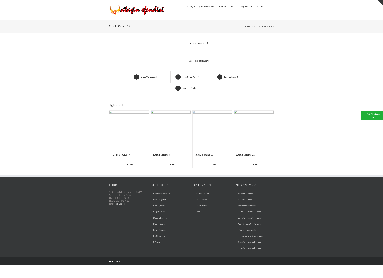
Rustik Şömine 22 (245, 154)
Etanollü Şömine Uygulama (249, 218)
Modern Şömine (160, 218)
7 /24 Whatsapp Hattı (373, 115)
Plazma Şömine (160, 224)
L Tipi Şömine (159, 212)
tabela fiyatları (115, 261)
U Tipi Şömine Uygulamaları (249, 248)
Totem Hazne (201, 206)
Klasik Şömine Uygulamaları (250, 224)
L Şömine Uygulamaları (247, 230)
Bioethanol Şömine (161, 193)
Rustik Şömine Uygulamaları (249, 242)
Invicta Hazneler (202, 193)
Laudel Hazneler (202, 199)
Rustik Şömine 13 (121, 154)
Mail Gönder (120, 204)
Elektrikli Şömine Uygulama (249, 212)
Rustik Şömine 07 (204, 154)
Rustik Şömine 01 (162, 154)
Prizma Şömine (159, 230)
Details (130, 164)
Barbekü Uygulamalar (247, 206)
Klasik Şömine (159, 206)
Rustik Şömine (205, 61)
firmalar (199, 212)
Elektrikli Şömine (160, 199)
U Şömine (157, 242)
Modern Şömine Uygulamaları (250, 236)
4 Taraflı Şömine (245, 199)
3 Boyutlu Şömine (245, 193)
